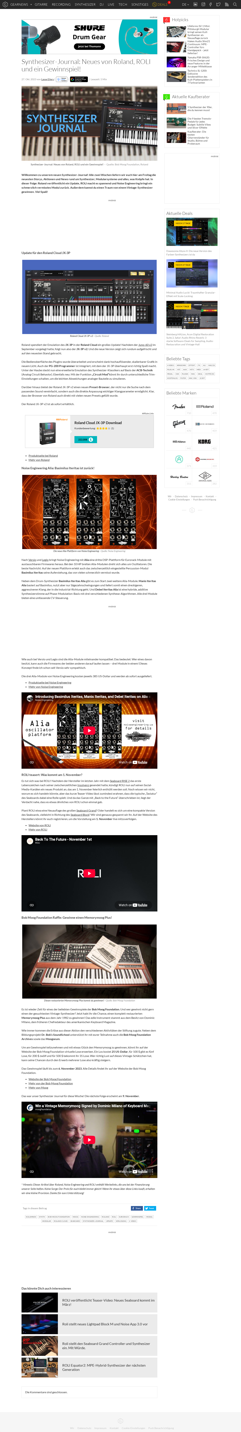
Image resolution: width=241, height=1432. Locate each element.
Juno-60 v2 (145, 344)
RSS (227, 4)
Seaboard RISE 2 (120, 780)
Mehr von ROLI (38, 829)
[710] (179, 406)
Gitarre (41, 4)
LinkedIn (195, 4)
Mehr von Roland (39, 459)
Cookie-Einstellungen (179, 499)
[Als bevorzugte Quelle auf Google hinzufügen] (79, 79)
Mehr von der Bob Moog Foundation (51, 1083)
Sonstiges (139, 4)
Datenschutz (181, 496)
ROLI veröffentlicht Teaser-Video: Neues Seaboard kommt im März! (108, 1302)
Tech (123, 4)
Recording (61, 4)
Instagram (203, 4)
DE (184, 4)
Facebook (210, 4)
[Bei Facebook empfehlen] (137, 1208)
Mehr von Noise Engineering (46, 686)
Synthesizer (85, 4)
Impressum (196, 496)
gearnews (19, 4)
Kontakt (210, 496)
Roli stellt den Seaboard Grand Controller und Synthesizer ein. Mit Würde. (106, 1345)
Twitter (218, 4)
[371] (179, 459)
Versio (32, 559)
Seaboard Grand (86, 810)
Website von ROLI (40, 825)
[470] (179, 423)
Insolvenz (83, 785)
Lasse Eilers (47, 79)
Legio (45, 559)
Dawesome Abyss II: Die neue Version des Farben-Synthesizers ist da (189, 239)
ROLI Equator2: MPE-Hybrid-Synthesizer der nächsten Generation (104, 1367)
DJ (102, 4)
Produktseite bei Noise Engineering (50, 682)
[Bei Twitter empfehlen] (150, 1208)
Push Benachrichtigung (204, 499)
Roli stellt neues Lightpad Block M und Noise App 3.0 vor (105, 1324)
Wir (169, 496)
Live (111, 4)
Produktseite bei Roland (43, 455)
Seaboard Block (80, 814)
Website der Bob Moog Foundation (50, 1079)
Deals (162, 4)
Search (235, 4)
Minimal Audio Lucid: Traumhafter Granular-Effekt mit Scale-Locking (191, 281)
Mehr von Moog (38, 1087)
